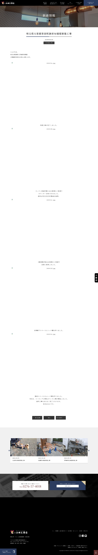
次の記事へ (60, 417)
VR (70, 3)
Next (89, 450)
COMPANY (79, 3)
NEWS (45, 3)
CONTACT (91, 3)
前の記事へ (38, 417)
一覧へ (49, 417)
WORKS (62, 3)
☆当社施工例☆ (49, 43)
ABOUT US (53, 3)
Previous (9, 450)
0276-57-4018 (30, 486)
